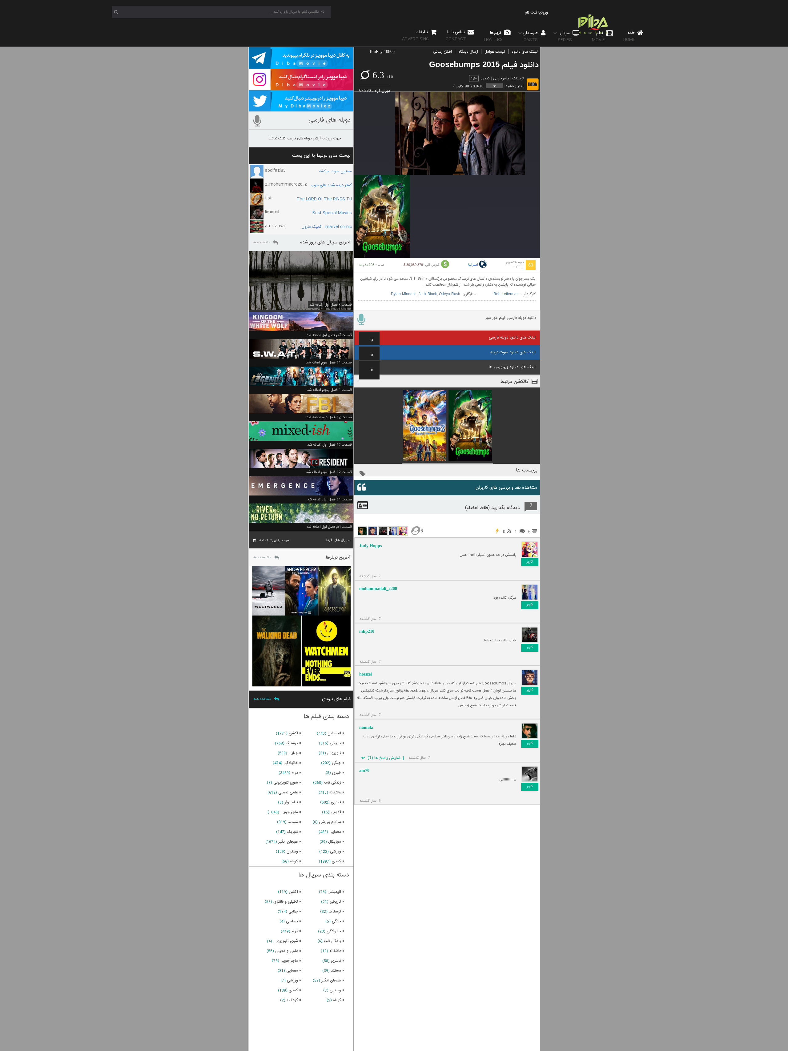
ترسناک (518, 78)
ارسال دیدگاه (468, 51)
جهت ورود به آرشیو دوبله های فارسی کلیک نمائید (305, 138)
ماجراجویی (501, 78)
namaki (366, 727)
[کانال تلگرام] (301, 65)
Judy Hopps (370, 546)
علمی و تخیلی (286, 951)
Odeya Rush (449, 294)
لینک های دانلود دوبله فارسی (512, 337)
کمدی (485, 78)
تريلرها (493, 36)
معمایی (335, 831)
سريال (565, 36)
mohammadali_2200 (378, 588)
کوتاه (294, 861)
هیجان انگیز (288, 841)
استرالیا (473, 265)
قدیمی (336, 812)
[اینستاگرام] (301, 87)
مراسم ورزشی (330, 822)
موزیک (292, 831)
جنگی (336, 763)
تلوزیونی (334, 753)
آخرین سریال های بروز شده (325, 242)
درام (294, 772)
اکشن (293, 733)
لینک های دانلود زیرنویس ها (512, 367)
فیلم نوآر (291, 802)
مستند (293, 822)
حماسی (292, 921)
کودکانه (292, 1000)
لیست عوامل (494, 51)
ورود (544, 12)
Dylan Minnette (403, 294)
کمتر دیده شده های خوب (331, 185)
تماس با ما (456, 35)
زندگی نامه (332, 782)
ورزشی (335, 851)
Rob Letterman (506, 294)
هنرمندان (531, 36)
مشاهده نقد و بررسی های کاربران (506, 487)
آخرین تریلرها (338, 557)
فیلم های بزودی (336, 699)
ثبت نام (531, 12)
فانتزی (336, 802)
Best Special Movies (332, 213)
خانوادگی (290, 763)
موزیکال (334, 841)
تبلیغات (415, 35)
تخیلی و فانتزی (285, 901)
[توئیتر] (301, 108)
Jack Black (428, 294)
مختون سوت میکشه (335, 171)
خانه (629, 36)
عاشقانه (335, 792)
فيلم (598, 36)
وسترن (292, 851)
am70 (364, 770)
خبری (336, 772)
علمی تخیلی (288, 792)
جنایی (293, 753)
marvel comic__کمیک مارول (327, 226)
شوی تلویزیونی (285, 782)
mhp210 (366, 631)
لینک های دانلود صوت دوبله (513, 352)
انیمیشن (334, 733)
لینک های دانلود (525, 51)
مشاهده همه (261, 242)
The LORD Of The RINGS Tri (324, 199)
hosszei (365, 674)
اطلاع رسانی (442, 51)
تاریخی (335, 743)
